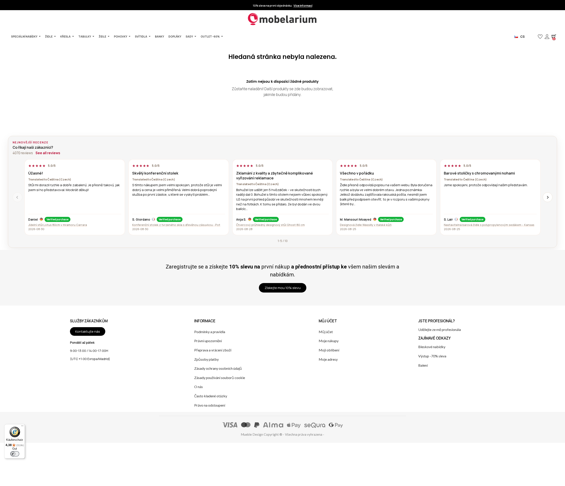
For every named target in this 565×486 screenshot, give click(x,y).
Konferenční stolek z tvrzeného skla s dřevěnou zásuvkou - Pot (176, 225)
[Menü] (22, 427)
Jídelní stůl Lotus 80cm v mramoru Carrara (57, 225)
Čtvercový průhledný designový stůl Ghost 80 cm (270, 225)
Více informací (303, 5)
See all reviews (48, 153)
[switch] (14, 453)
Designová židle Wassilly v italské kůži (366, 225)
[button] (533, 37)
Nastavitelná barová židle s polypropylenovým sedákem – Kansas (489, 225)
